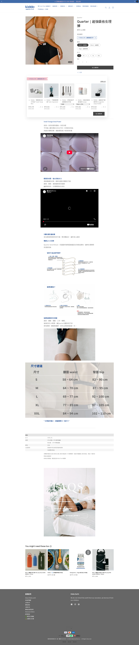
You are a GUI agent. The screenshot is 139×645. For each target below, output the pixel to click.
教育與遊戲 (85, 6)
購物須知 (27, 605)
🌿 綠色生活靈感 (29, 616)
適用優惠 (79, 34)
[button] (106, 7)
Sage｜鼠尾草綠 (83, 48)
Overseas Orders (30, 612)
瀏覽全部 (103, 81)
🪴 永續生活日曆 (29, 618)
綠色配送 (27, 614)
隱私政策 (69, 641)
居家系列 (70, 6)
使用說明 (80, 1)
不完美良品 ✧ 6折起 (43, 9)
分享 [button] (80, 72)
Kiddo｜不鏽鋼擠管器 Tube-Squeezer (52, 101)
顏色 (78, 42)
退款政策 (74, 641)
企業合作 (27, 602)
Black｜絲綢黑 (94, 45)
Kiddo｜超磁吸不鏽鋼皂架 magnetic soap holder (99, 102)
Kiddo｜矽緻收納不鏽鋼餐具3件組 (68, 101)
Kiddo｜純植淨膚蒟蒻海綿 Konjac (84, 101)
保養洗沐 (62, 6)
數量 (78, 59)
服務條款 (65, 641)
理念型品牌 (93, 6)
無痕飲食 (55, 6)
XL (93, 55)
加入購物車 (95, 67)
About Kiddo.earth (30, 598)
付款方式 (27, 607)
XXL (99, 55)
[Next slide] (71, 40)
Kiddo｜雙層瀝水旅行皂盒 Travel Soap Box (37, 102)
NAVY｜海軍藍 (83, 45)
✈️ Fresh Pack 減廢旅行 (44, 6)
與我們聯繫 (28, 600)
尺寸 (78, 52)
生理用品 (78, 6)
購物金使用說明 (29, 609)
